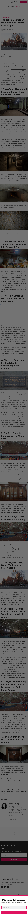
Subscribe (14, 912)
